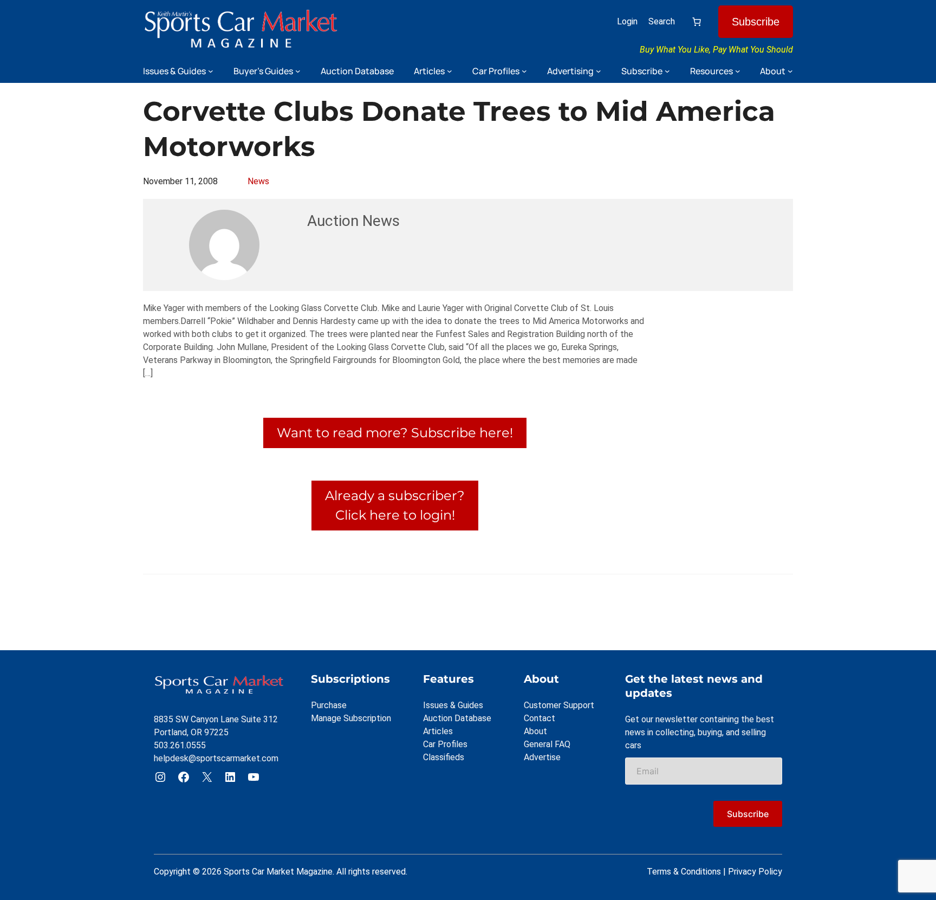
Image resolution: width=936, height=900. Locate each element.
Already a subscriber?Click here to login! (395, 505)
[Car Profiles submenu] (524, 71)
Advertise (542, 757)
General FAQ (547, 744)
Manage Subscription (351, 718)
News (258, 181)
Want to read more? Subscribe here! (395, 433)
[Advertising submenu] (598, 71)
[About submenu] (790, 71)
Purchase (329, 705)
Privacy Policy (755, 871)
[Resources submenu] (737, 71)
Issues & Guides (453, 705)
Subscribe (755, 22)
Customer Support (559, 705)
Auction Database (457, 718)
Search (661, 21)
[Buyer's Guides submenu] (298, 71)
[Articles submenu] (449, 71)
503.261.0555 (180, 745)
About (535, 731)
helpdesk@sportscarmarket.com (216, 758)
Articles (438, 731)
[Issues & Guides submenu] (210, 71)
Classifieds (443, 757)
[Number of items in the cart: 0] (696, 22)
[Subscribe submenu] (667, 71)
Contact (539, 718)
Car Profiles (445, 744)
